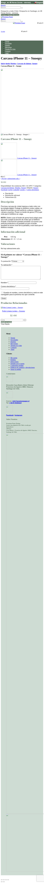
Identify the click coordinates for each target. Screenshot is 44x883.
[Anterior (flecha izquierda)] (2, 881)
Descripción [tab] (9, 193)
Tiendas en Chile (10, 49)
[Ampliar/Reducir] (2, 879)
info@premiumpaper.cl (20, 401)
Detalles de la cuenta (17, 364)
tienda (7, 41)
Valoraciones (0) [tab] (10, 197)
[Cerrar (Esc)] (8, 879)
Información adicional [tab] (12, 195)
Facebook (4, 190)
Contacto (7, 51)
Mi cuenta (13, 358)
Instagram (18, 415)
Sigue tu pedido (15, 369)
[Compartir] (6, 879)
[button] (3, 5)
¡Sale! (7, 53)
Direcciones (14, 362)
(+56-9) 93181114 (15, 403)
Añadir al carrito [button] (6, 322)
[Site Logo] (7, 17)
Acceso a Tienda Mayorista (10, 15)
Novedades (8, 43)
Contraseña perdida (16, 365)
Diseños (7, 45)
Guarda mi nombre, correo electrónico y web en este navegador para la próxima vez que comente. (22, 293)
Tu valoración (6, 265)
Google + (23, 190)
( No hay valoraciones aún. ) (10, 178)
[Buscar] (22, 21)
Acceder (3, 31)
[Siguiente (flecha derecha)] (4, 881)
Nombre (4, 283)
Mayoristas (8, 47)
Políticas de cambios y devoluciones (22, 367)
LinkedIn (16, 190)
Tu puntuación (6, 261)
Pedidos (13, 360)
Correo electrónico (32, 190)
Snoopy (23, 188)
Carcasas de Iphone (7, 188)
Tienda (12, 338)
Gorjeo (10, 190)
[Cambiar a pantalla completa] (4, 879)
